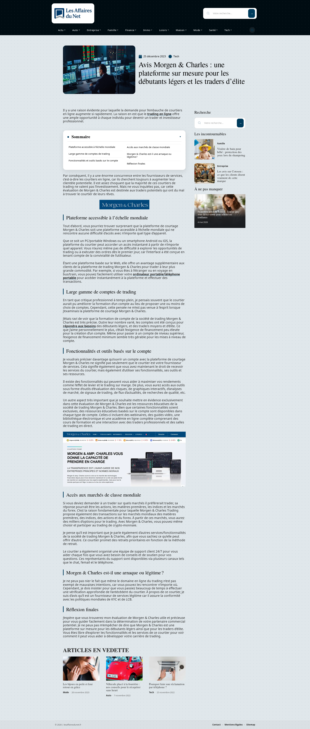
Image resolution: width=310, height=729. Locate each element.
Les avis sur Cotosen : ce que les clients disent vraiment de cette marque (231, 176)
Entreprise (222, 166)
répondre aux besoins (79, 326)
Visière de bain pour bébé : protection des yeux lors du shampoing (231, 152)
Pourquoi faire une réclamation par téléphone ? (167, 685)
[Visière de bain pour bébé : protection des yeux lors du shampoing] (204, 149)
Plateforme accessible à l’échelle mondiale (92, 147)
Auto (108, 695)
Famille (221, 143)
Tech (176, 56)
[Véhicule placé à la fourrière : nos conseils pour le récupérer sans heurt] (124, 669)
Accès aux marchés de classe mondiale (148, 147)
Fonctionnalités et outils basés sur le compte (93, 160)
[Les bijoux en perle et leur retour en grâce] (81, 669)
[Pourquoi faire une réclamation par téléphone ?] (167, 669)
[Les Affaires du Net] (73, 13)
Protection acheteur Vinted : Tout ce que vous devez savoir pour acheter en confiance (218, 214)
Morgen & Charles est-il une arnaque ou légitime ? (149, 155)
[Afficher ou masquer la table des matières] (135, 137)
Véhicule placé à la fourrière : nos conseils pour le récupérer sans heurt (123, 687)
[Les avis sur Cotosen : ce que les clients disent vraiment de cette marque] (204, 173)
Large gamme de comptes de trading (89, 153)
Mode (66, 692)
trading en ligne (159, 114)
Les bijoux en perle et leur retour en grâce (78, 685)
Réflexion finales (136, 163)
